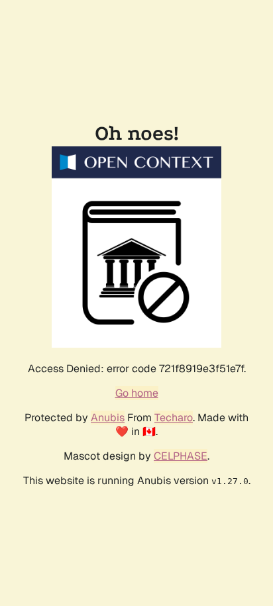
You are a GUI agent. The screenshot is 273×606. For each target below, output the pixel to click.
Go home (136, 393)
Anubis (108, 418)
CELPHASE (180, 456)
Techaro (173, 418)
